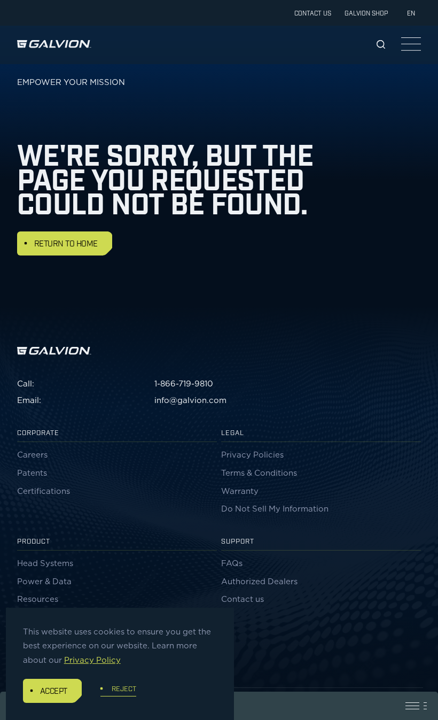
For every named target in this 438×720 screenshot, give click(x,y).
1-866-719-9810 (183, 384)
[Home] (54, 44)
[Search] (381, 44)
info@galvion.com (190, 400)
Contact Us (312, 13)
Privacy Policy (92, 660)
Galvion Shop (366, 13)
